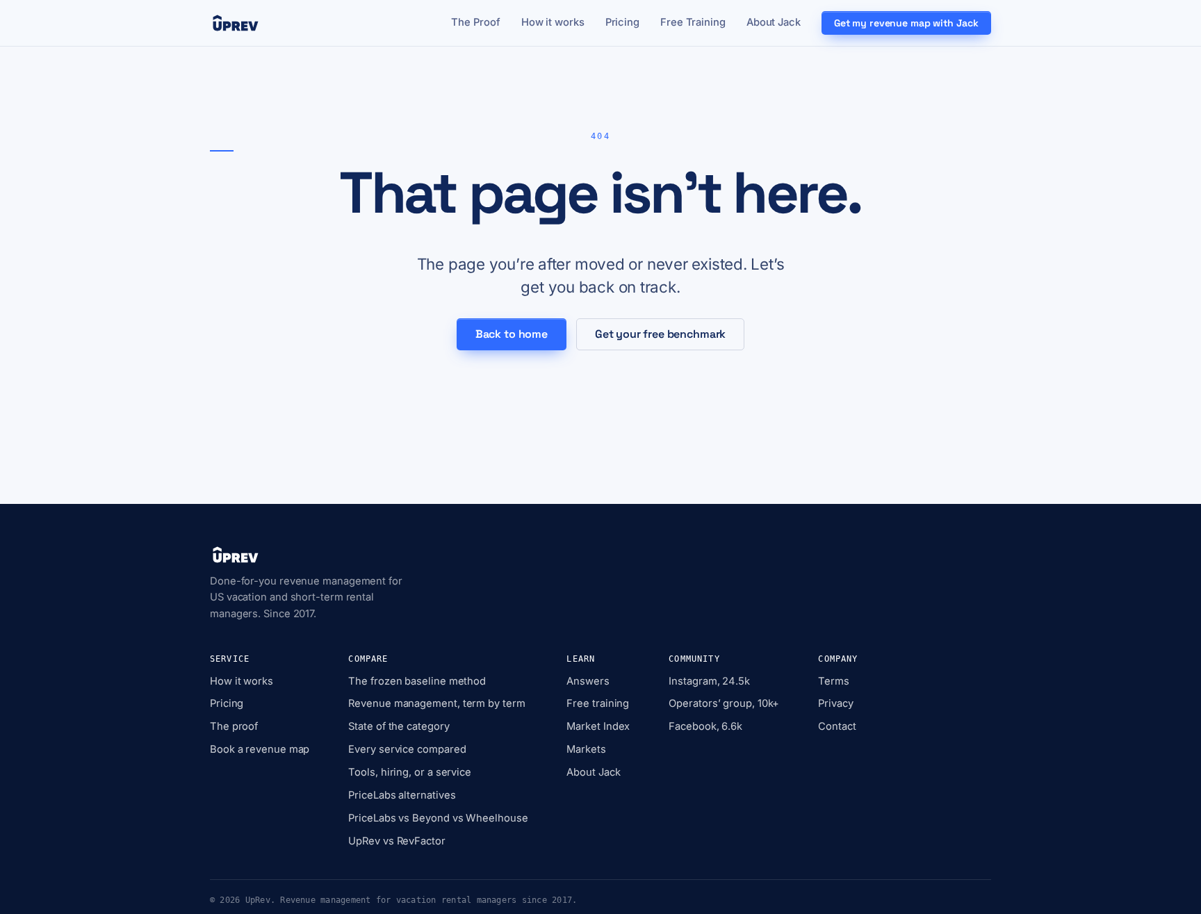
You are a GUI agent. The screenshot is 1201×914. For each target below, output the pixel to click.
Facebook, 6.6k (705, 726)
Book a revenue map (259, 749)
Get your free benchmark (660, 334)
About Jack (773, 22)
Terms (833, 681)
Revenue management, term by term (436, 703)
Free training (597, 703)
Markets (585, 749)
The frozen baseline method (417, 681)
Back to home (511, 334)
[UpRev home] (235, 23)
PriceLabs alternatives (401, 795)
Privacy (835, 703)
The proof (234, 726)
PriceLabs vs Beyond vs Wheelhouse (438, 818)
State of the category (398, 726)
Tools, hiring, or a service (409, 772)
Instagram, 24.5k (709, 681)
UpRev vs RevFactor (396, 841)
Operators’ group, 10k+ (724, 703)
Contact (837, 726)
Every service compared (407, 749)
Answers (587, 681)
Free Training (693, 22)
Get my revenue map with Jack (906, 23)
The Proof (475, 22)
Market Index (598, 726)
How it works (553, 22)
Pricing (622, 22)
